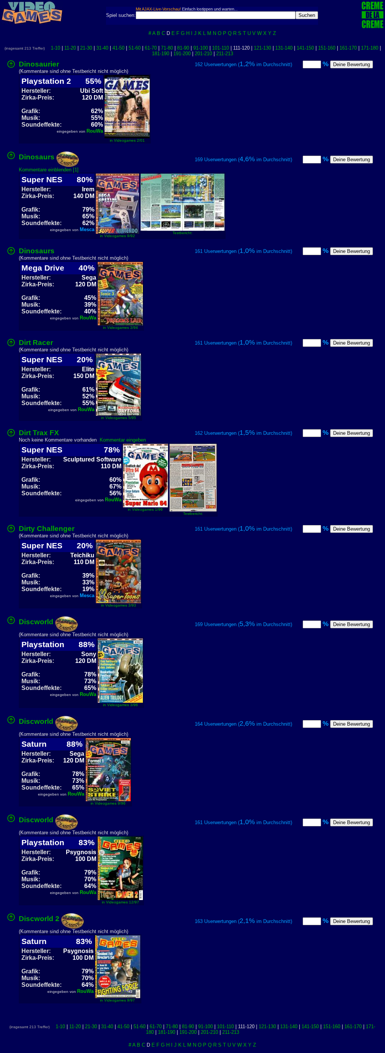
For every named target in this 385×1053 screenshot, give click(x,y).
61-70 (151, 48)
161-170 (348, 48)
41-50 (118, 48)
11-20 (70, 48)
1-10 (55, 48)
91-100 (200, 48)
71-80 (167, 48)
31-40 (102, 48)
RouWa (94, 131)
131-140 (284, 48)
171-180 (369, 48)
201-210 (203, 53)
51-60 (135, 48)
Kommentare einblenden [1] (49, 169)
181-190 (160, 53)
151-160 (326, 48)
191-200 (182, 53)
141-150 (305, 48)
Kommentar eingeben (123, 440)
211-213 (224, 53)
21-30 (86, 48)
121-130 (262, 48)
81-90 (183, 48)
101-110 (220, 48)
